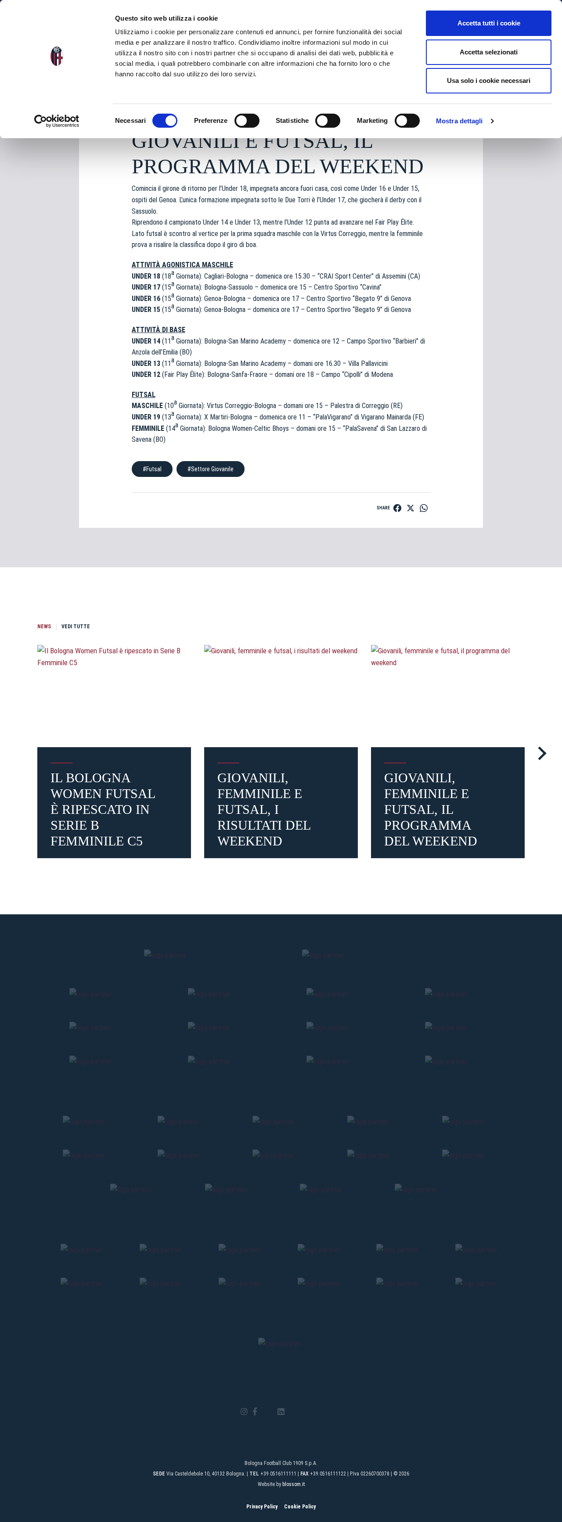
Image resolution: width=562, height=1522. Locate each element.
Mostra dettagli (459, 121)
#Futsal (152, 469)
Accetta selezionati (489, 52)
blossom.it (293, 1484)
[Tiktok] (292, 1412)
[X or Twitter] (267, 1412)
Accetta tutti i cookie (489, 23)
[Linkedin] (281, 1412)
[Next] (539, 753)
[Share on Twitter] (410, 508)
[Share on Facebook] (397, 508)
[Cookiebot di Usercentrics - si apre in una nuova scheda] (56, 121)
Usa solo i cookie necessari (488, 80)
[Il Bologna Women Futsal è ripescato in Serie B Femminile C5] (114, 696)
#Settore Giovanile (210, 469)
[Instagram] (244, 1412)
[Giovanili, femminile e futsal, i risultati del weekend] (281, 696)
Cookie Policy (300, 1507)
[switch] (246, 121)
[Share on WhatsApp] (423, 508)
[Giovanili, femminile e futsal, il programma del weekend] (448, 696)
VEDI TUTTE (75, 626)
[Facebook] (255, 1412)
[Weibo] (318, 1412)
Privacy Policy (261, 1507)
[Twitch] (305, 1412)
